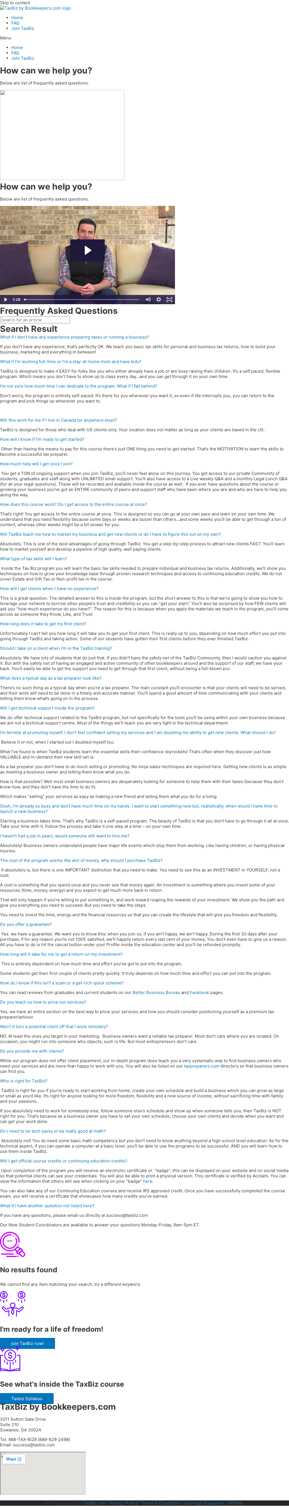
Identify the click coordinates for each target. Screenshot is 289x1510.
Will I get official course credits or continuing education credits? (63, 1161)
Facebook (199, 992)
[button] (144, 38)
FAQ (15, 23)
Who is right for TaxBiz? (23, 1081)
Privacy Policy (124, 1503)
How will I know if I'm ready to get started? (42, 439)
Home (17, 17)
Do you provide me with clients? (32, 1051)
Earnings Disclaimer (204, 1503)
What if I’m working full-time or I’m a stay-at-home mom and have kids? (70, 361)
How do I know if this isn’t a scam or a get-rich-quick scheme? (62, 983)
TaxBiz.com (94, 1503)
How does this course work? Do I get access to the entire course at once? (73, 504)
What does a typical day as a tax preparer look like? (51, 678)
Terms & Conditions (161, 1503)
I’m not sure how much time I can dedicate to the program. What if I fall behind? (78, 386)
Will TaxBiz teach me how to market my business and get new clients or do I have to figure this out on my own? (110, 534)
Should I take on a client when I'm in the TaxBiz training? (56, 648)
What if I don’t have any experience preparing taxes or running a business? (74, 337)
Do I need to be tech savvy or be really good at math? (53, 1131)
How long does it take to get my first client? (43, 623)
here (147, 1181)
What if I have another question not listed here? (47, 1205)
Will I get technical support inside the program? (47, 708)
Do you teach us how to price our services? (43, 1002)
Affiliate (235, 1503)
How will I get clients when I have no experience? (49, 588)
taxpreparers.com (201, 1066)
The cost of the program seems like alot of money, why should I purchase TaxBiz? (81, 860)
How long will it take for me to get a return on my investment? (61, 954)
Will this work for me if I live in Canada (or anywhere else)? (58, 420)
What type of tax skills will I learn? (33, 558)
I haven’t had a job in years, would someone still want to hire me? (65, 836)
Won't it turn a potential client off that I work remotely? (54, 1026)
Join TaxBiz (22, 28)
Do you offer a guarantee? (26, 924)
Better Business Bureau (156, 992)
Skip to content (15, 2)
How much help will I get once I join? (36, 463)
